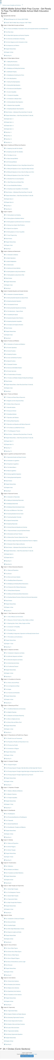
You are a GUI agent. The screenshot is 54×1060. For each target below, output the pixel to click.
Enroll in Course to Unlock (27, 1056)
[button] (1, 1)
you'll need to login (33, 1054)
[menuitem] (1, 3)
